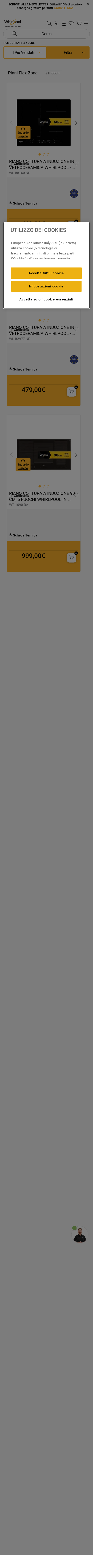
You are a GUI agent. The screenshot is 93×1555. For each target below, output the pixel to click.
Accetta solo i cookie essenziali (46, 299)
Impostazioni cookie (46, 286)
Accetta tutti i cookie (46, 273)
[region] (46, 265)
